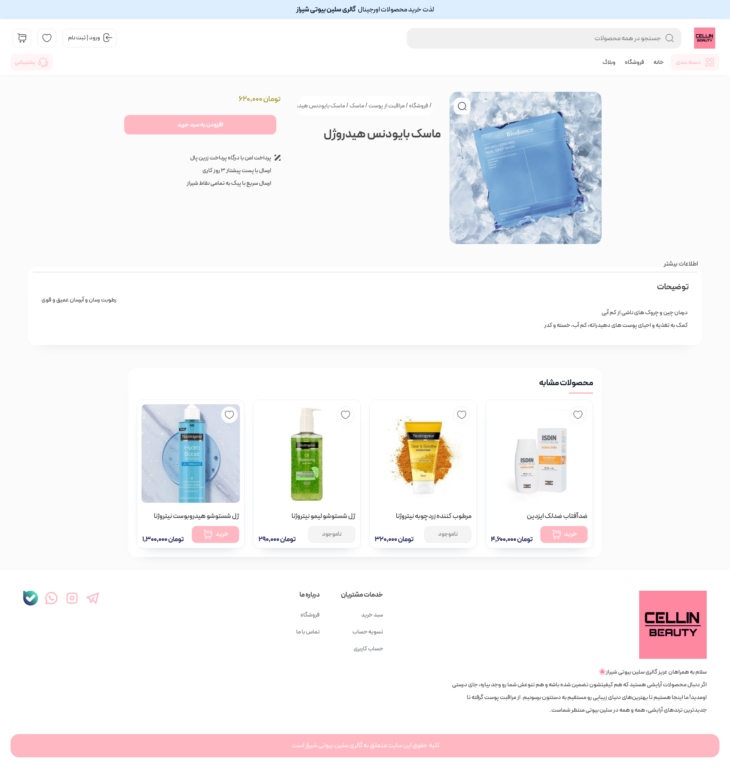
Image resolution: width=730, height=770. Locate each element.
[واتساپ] (51, 598)
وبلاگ (609, 62)
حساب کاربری (368, 648)
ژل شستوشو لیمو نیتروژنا (323, 516)
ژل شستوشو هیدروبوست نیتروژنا (196, 516)
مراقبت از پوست (386, 105)
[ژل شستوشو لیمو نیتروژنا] (306, 453)
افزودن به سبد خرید (200, 124)
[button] (462, 106)
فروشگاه (634, 62)
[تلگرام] (92, 598)
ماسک (356, 105)
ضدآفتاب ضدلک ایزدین (557, 516)
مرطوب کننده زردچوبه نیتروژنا (433, 516)
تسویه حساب (367, 631)
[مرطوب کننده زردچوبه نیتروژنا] (423, 453)
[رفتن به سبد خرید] (22, 38)
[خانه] (579, 625)
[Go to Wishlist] (47, 38)
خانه (659, 62)
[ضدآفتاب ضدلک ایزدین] (539, 453)
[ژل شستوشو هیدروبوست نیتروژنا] (190, 453)
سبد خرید (372, 614)
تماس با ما (308, 631)
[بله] (30, 598)
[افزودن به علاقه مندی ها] (577, 414)
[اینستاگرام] (72, 598)
